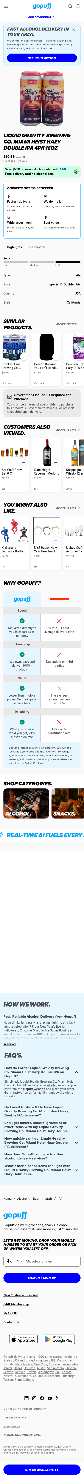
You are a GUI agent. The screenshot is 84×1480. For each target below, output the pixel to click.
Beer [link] (36, 1198)
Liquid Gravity (24, 135)
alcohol (52, 1085)
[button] (78, 6)
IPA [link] (60, 1198)
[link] (42, 6)
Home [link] (7, 1198)
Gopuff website (34, 1089)
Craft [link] (48, 1198)
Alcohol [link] (22, 1198)
